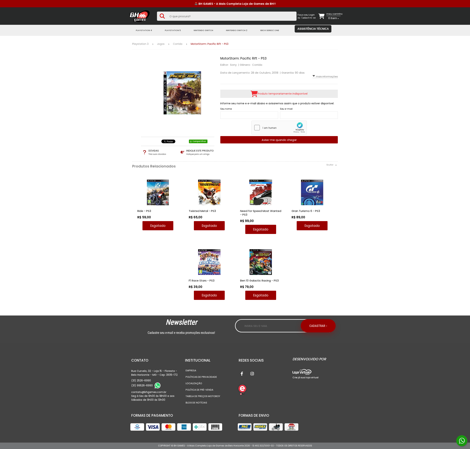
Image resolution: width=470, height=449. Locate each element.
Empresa (191, 370)
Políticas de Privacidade (201, 377)
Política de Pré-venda (199, 390)
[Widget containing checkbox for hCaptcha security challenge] (279, 128)
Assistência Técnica (313, 28)
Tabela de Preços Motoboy (203, 396)
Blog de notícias (196, 402)
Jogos (160, 44)
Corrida (177, 44)
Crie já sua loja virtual (305, 377)
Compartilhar (199, 141)
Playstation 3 (140, 44)
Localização (194, 383)
